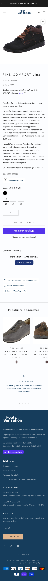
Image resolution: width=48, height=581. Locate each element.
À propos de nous (10, 466)
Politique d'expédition (12, 475)
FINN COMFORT (11, 80)
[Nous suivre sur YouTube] (18, 546)
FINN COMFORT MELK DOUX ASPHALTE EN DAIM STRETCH (16, 353)
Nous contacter (9, 470)
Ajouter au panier (23, 223)
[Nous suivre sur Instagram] (11, 546)
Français (23, 554)
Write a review (24, 262)
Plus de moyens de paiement (24, 237)
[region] (24, 386)
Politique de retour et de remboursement (20, 479)
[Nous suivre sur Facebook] (4, 546)
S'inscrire (13, 536)
